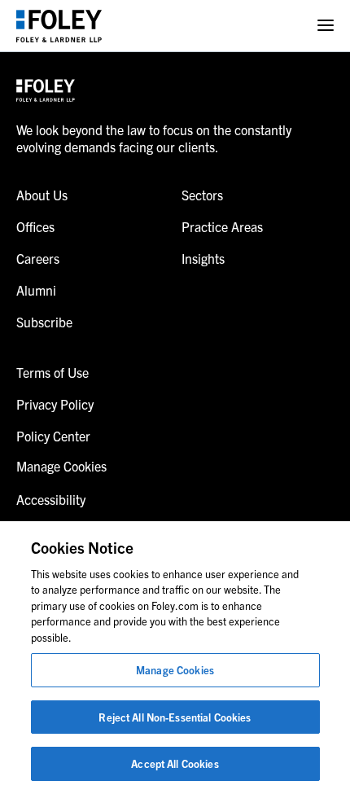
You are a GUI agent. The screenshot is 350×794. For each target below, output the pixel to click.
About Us (42, 194)
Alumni (36, 290)
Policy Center (53, 436)
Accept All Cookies (174, 763)
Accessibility (50, 499)
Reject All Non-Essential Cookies (174, 717)
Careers (37, 258)
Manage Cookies (175, 670)
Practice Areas (222, 226)
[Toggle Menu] (325, 26)
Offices (35, 226)
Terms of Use (52, 372)
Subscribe (44, 322)
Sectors (202, 194)
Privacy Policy (55, 404)
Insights (203, 258)
